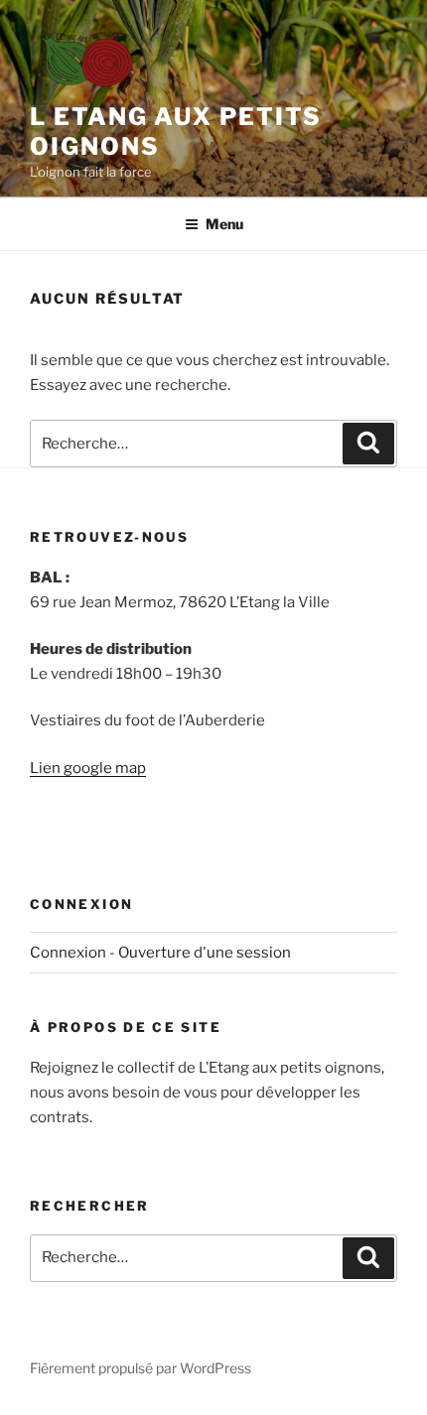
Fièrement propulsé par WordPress (140, 1367)
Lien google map (88, 768)
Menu (224, 223)
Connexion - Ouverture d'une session (160, 953)
